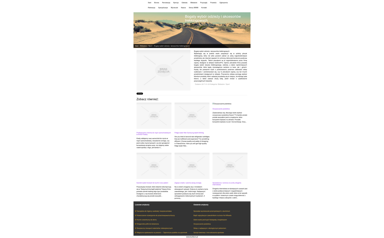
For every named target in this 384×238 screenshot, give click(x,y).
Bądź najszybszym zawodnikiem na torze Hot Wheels (212, 215)
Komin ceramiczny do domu (147, 219)
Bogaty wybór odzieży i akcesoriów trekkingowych (172, 46)
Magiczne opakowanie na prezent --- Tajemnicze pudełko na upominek (162, 232)
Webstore (143, 46)
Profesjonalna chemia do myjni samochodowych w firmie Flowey (153, 133)
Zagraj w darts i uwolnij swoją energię (187, 183)
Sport (150, 46)
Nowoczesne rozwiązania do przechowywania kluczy (156, 215)
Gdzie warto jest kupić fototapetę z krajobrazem (210, 219)
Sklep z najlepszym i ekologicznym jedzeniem (210, 228)
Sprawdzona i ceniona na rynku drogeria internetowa (226, 183)
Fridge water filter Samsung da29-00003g (189, 133)
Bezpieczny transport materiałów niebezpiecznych (155, 228)
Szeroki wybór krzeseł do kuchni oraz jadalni (152, 183)
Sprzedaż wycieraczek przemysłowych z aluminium (212, 211)
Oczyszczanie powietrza (221, 109)
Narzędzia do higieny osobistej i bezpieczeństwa (154, 211)
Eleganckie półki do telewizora (148, 224)
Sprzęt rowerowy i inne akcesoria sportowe (209, 232)
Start (136, 46)
